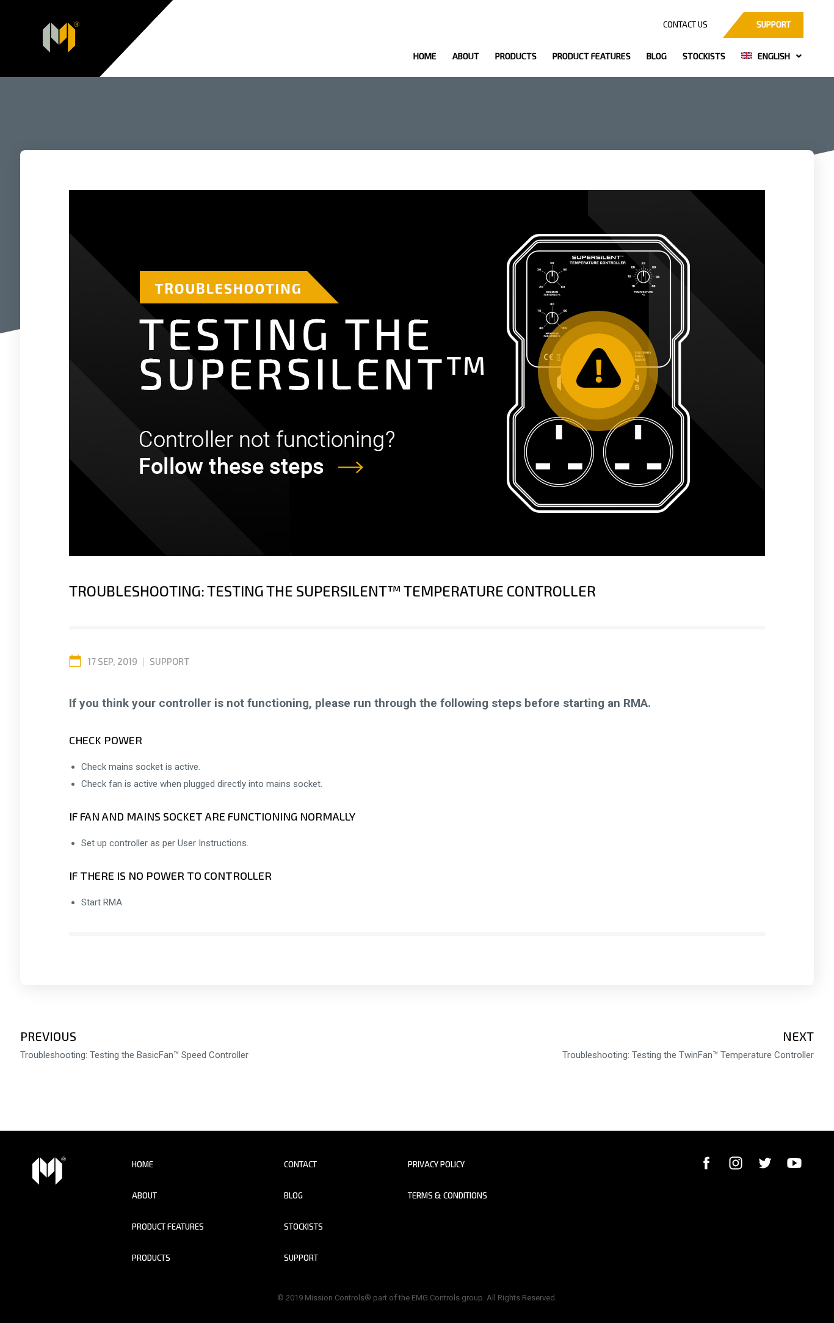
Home (142, 1164)
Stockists (303, 1226)
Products (151, 1258)
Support (169, 661)
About (144, 1195)
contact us (685, 24)
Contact (300, 1164)
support (773, 24)
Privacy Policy (436, 1164)
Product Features (168, 1226)
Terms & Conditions (447, 1195)
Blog (293, 1195)
